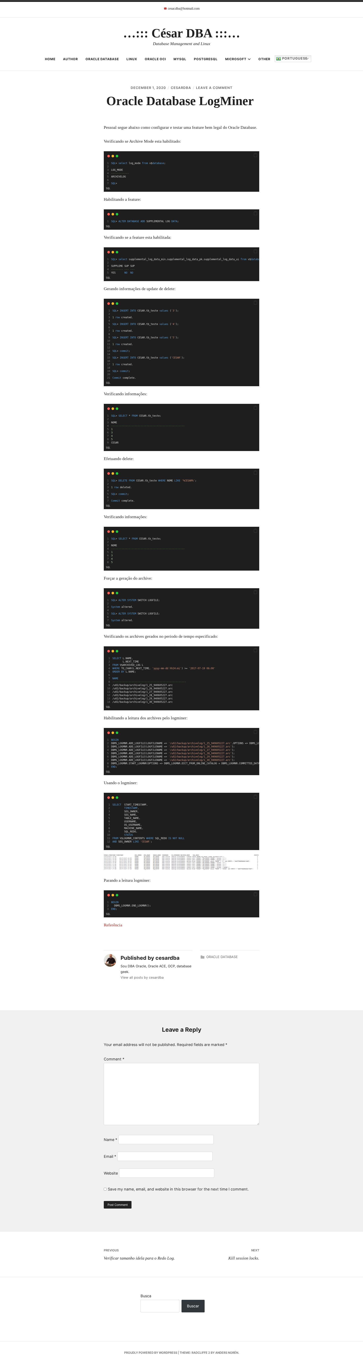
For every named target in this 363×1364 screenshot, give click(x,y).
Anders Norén (226, 1352)
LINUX (131, 59)
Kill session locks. (243, 1254)
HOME (50, 59)
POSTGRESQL (206, 59)
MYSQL (180, 59)
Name (110, 1139)
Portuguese (294, 58)
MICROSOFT (235, 59)
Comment (114, 1059)
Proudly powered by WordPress (150, 1352)
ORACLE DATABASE (102, 59)
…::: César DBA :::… (181, 33)
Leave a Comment (214, 88)
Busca (146, 1296)
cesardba (181, 88)
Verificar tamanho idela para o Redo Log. (139, 1254)
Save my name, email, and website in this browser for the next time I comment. (178, 1189)
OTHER (264, 59)
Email (110, 1156)
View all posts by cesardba (142, 977)
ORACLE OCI (155, 59)
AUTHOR (70, 59)
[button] (255, 155)
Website (111, 1173)
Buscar (193, 1306)
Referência (113, 925)
